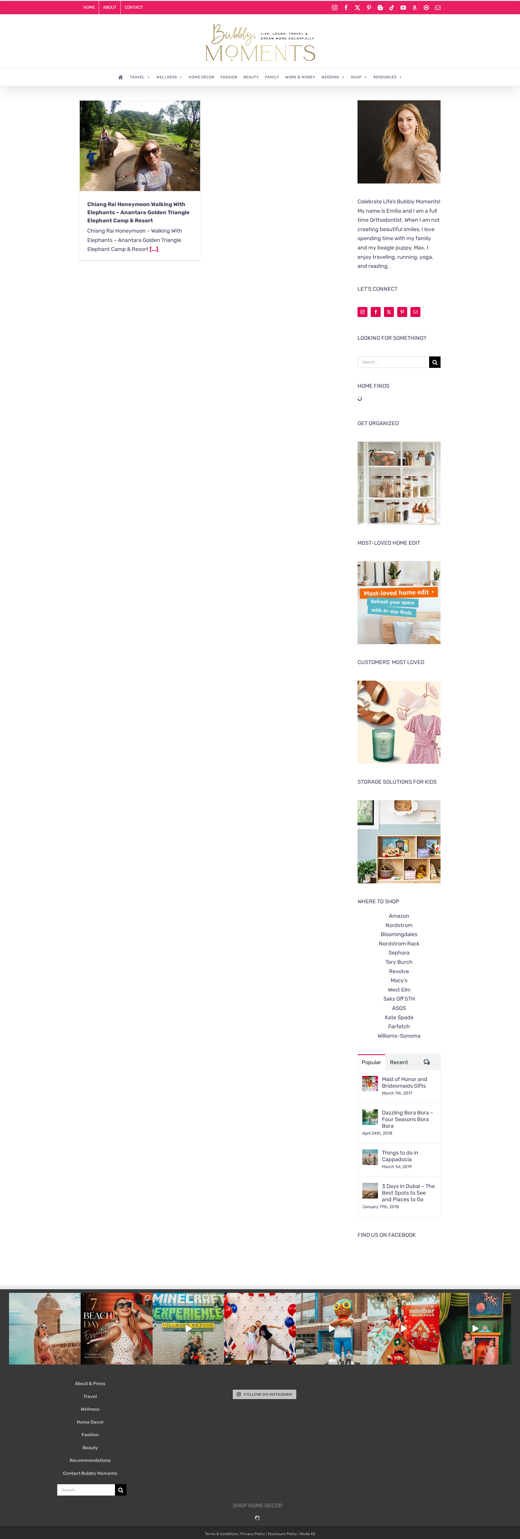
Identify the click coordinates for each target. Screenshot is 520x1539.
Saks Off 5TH (399, 998)
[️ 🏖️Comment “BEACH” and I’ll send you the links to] (116, 1329)
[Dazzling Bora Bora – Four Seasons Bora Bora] (370, 1114)
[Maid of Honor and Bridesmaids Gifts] (370, 1080)
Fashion (229, 77)
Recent (399, 1062)
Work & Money (300, 77)
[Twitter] (389, 312)
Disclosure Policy (282, 1534)
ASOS (399, 1008)
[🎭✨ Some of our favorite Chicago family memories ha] (475, 1329)
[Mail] (415, 312)
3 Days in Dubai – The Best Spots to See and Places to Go (408, 1193)
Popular (371, 1062)
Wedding (330, 77)
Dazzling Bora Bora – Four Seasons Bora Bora (407, 1119)
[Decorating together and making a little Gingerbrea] (403, 1329)
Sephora (399, 952)
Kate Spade (399, 1017)
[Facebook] (376, 312)
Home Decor (202, 77)
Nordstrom (399, 925)
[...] (154, 249)
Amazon (399, 916)
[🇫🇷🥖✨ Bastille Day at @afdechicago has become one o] (260, 1329)
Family (272, 77)
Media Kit (307, 1534)
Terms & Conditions (221, 1534)
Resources (385, 77)
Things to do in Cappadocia (400, 1156)
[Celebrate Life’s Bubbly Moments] (121, 77)
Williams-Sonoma (399, 1036)
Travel (137, 77)
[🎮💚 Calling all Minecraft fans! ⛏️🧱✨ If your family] (188, 1329)
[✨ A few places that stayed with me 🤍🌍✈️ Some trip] (45, 1329)
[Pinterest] (402, 312)
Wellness (166, 77)
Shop (356, 77)
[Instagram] (362, 312)
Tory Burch (399, 962)
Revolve (399, 971)
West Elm (399, 989)
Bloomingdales (399, 934)
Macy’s (399, 980)
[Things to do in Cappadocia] (370, 1154)
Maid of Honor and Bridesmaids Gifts (404, 1082)
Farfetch (399, 1026)
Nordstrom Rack (399, 943)
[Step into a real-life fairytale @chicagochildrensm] (331, 1329)
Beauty (251, 77)
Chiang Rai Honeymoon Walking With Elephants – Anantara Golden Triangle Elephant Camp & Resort (138, 212)
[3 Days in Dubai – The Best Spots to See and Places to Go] (370, 1187)
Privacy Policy (252, 1534)
